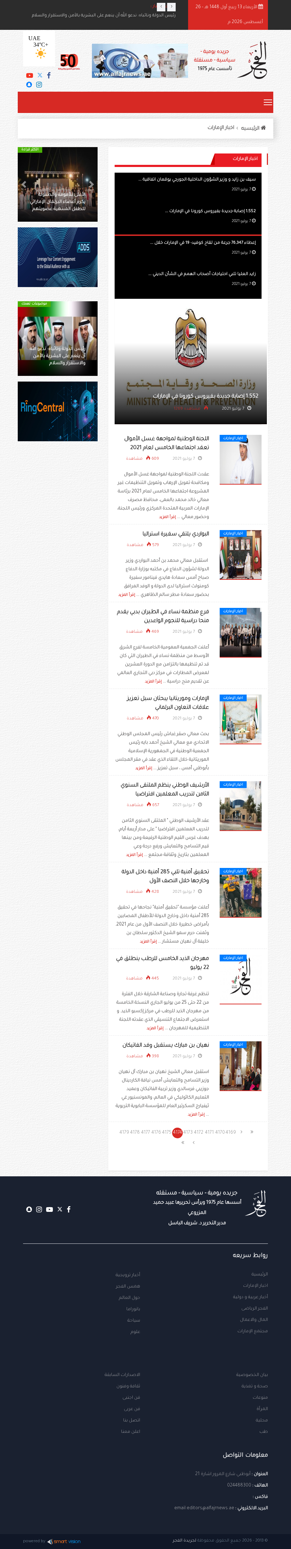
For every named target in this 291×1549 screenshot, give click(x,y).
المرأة (262, 1409)
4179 (124, 1132)
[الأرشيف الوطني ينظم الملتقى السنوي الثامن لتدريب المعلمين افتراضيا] (241, 806)
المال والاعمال (254, 1320)
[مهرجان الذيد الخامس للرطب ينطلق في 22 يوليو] (241, 979)
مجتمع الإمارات (252, 1331)
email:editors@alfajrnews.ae (204, 1508)
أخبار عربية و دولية (250, 1297)
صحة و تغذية (255, 1386)
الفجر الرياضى (254, 1308)
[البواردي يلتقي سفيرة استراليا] (241, 555)
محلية (262, 1420)
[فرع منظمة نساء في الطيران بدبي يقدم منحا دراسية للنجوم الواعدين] (241, 633)
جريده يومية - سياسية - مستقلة (214, 60)
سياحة (133, 1320)
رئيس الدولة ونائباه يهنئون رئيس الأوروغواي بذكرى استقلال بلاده (113, 16)
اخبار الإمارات (221, 128)
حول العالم (129, 1298)
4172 (198, 1132)
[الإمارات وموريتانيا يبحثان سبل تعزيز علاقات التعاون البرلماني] (241, 719)
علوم (135, 1332)
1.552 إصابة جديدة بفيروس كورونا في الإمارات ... (210, 211)
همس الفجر (128, 1286)
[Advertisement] (58, 508)
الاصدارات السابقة (122, 1375)
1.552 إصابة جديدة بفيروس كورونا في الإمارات (205, 397)
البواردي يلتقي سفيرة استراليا (176, 534)
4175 (166, 1132)
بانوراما (133, 1309)
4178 (135, 1132)
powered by (34, 1541)
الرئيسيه (251, 129)
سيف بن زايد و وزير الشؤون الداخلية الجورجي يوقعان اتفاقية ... (197, 180)
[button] (92, 184)
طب (263, 1432)
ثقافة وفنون (128, 1386)
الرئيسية (260, 1274)
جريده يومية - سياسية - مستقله (197, 1208)
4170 (220, 1132)
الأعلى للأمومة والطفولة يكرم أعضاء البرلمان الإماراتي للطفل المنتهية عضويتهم (58, 202)
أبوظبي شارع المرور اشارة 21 (223, 1474)
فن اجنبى (131, 1398)
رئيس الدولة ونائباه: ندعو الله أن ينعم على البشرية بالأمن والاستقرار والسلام (104, 24)
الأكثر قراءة (30, 150)
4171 (209, 1132)
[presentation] (161, 7)
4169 (231, 1132)
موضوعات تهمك (34, 304)
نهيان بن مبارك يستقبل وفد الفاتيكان (165, 1046)
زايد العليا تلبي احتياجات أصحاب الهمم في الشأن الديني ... (202, 274)
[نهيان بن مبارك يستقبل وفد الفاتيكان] (241, 1066)
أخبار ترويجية (128, 1275)
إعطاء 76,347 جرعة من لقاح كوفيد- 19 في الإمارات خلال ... (203, 243)
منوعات (260, 1398)
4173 (188, 1132)
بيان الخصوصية (252, 1375)
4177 (145, 1132)
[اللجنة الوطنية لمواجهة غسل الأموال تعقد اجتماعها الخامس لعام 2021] (241, 460)
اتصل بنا (131, 1420)
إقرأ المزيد (167, 517)
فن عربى (132, 1409)
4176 (156, 1132)
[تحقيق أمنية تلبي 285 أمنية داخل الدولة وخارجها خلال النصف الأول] (241, 893)
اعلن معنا (130, 1432)
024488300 (239, 1485)
